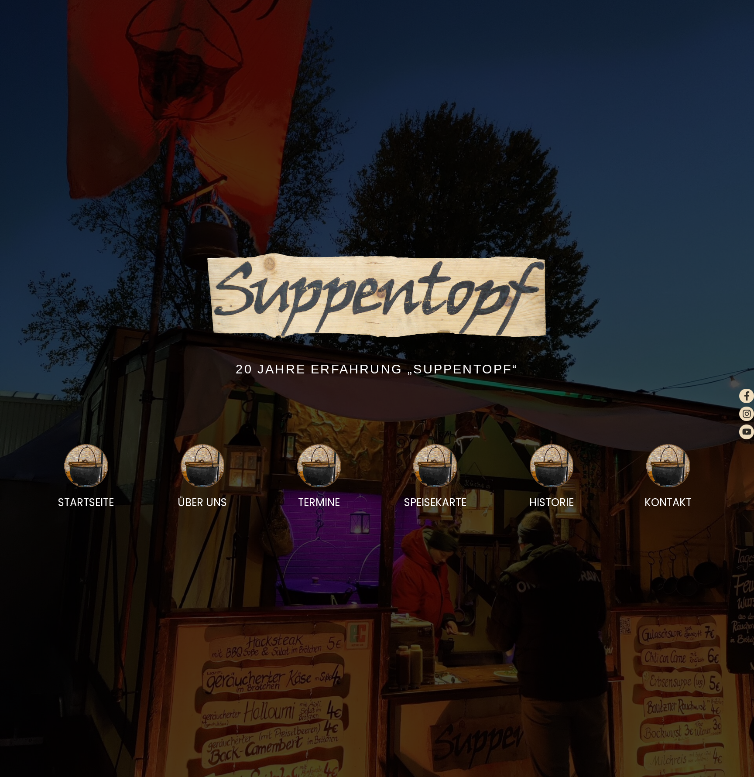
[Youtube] (746, 431)
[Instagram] (746, 414)
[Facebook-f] (746, 396)
